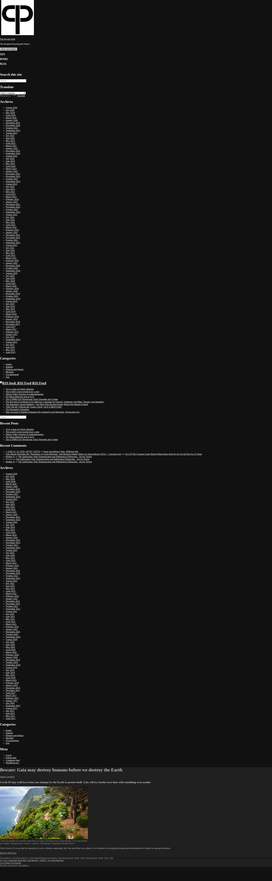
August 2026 (11, 107)
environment (91, 858)
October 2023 (12, 179)
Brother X (10, 456)
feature (9, 364)
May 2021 (10, 253)
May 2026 (10, 112)
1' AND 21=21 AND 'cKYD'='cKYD (23, 451)
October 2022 (12, 209)
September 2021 (13, 242)
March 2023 (11, 197)
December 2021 (13, 235)
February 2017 (12, 332)
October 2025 (12, 128)
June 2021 (10, 250)
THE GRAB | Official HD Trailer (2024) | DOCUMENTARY (34, 407)
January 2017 (12, 334)
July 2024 (10, 158)
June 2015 (10, 347)
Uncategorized (12, 374)
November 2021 (13, 237)
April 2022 (10, 225)
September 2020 (13, 270)
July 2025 (10, 135)
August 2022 (11, 214)
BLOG (3, 63)
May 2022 (10, 222)
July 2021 (10, 248)
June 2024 (10, 161)
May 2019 (10, 309)
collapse (69, 858)
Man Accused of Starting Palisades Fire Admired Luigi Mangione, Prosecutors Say (43, 412)
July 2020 (10, 276)
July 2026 (10, 110)
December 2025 (13, 123)
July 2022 (10, 217)
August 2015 (11, 342)
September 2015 (13, 339)
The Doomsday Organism (17, 409)
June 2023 (10, 189)
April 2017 (10, 327)
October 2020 (12, 268)
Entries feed (11, 758)
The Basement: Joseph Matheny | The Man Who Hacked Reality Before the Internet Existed (47, 404)
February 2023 (12, 199)
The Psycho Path (7, 39)
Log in (9, 755)
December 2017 (13, 324)
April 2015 (10, 352)
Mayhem (10, 372)
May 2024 (10, 163)
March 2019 (11, 314)
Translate (21, 95)
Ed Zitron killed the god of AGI (20, 397)
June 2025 (10, 138)
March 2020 (11, 286)
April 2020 (10, 283)
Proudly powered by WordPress (14, 865)
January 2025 (12, 148)
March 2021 (11, 258)
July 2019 (10, 304)
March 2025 (11, 146)
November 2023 (13, 176)
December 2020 (13, 265)
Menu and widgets (8, 49)
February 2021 (12, 260)
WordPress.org (12, 763)
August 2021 (11, 245)
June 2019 (10, 306)
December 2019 (13, 293)
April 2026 (10, 115)
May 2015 (10, 350)
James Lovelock (7, 776)
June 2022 (10, 220)
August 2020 (11, 273)
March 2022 (11, 227)
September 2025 (13, 130)
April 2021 (10, 255)
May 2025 (10, 140)
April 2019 (10, 311)
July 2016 (10, 337)
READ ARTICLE (8, 853)
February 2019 (12, 316)
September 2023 (13, 181)
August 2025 (11, 133)
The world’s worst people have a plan (22, 391)
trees (106, 858)
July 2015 (10, 344)
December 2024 (13, 151)
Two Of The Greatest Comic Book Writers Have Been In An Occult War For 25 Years (163, 454)
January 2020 (12, 291)
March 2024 (11, 169)
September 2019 (13, 299)
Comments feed (13, 760)
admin (36, 858)
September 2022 (13, 212)
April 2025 (10, 143)
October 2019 (12, 296)
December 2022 (13, 204)
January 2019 (12, 319)
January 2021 (12, 263)
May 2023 (10, 191)
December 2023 (13, 174)
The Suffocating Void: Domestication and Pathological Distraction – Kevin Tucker (55, 456)
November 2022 (13, 207)
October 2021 (12, 240)
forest (100, 858)
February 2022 (12, 230)
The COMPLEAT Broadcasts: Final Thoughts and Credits (32, 399)
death (76, 858)
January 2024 (12, 171)
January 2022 (12, 232)
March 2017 (11, 329)
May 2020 (10, 281)
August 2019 (11, 301)
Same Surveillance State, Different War (60, 451)
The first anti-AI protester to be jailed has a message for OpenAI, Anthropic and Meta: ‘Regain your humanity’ (55, 402)
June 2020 (10, 278)
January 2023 (12, 202)
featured (9, 367)
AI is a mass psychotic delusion (20, 389)
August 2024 (11, 156)
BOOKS (4, 59)
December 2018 (13, 321)
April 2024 (10, 166)
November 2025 (13, 125)
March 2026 (11, 118)
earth (82, 858)
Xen (7, 377)
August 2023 (11, 184)
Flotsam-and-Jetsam (14, 369)
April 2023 (10, 194)
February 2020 (12, 288)
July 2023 (10, 186)
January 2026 (12, 120)
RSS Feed (39, 383)
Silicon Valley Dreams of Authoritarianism (24, 394)
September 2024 (13, 153)
